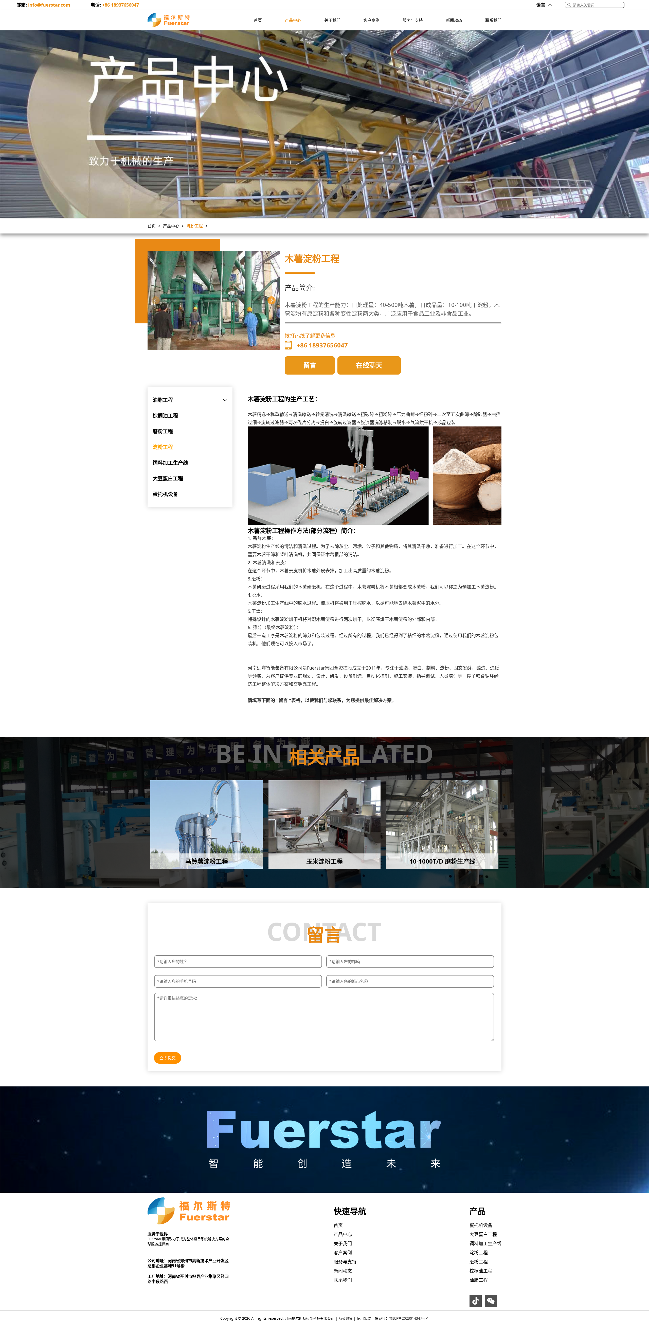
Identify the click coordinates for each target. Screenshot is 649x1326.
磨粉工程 (163, 431)
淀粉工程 (195, 226)
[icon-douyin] (476, 1302)
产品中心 (293, 20)
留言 (309, 365)
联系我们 (493, 20)
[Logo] (169, 20)
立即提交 (167, 1058)
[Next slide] (271, 300)
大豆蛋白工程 (168, 478)
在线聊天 (369, 365)
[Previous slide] (156, 300)
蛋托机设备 (165, 494)
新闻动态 (454, 20)
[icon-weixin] (491, 1302)
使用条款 (364, 1318)
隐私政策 (345, 1318)
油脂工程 (163, 400)
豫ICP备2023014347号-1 (409, 1318)
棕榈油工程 (165, 415)
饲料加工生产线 (170, 462)
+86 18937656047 (120, 5)
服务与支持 (413, 20)
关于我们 (332, 20)
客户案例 (371, 20)
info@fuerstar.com (49, 5)
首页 (258, 20)
